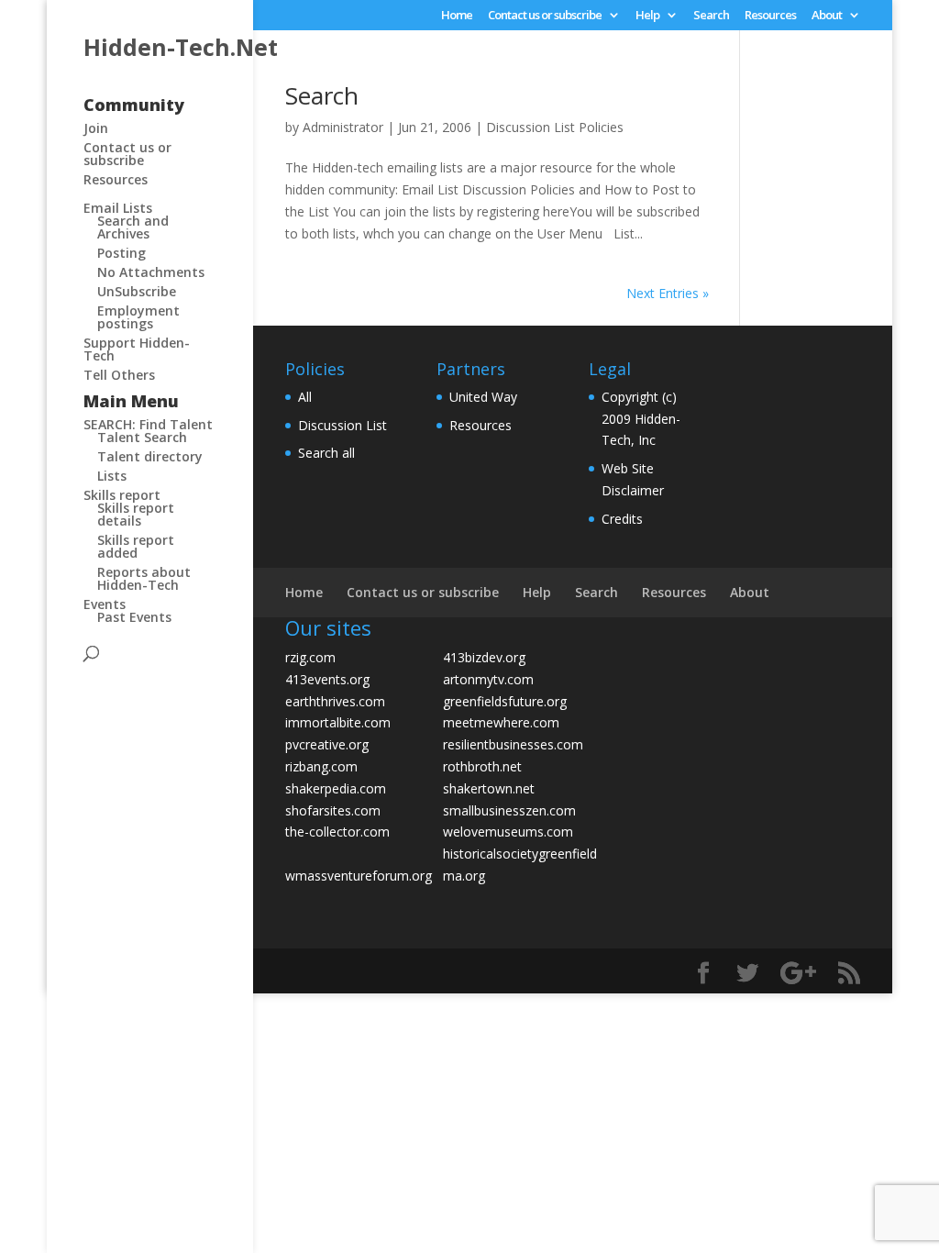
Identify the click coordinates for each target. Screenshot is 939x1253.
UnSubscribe (136, 291)
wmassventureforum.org (358, 875)
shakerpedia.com (335, 788)
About (827, 16)
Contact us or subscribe (545, 16)
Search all (326, 452)
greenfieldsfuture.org (505, 701)
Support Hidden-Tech (136, 349)
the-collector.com (337, 831)
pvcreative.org (327, 744)
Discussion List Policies (555, 127)
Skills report (121, 495)
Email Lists (117, 207)
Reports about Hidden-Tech (144, 578)
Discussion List (342, 425)
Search (711, 16)
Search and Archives (133, 227)
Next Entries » (667, 293)
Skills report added (135, 546)
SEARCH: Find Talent (148, 424)
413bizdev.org (484, 657)
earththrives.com (335, 701)
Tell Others (119, 374)
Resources (770, 16)
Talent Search (142, 437)
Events (104, 604)
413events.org (327, 679)
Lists (112, 475)
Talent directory (150, 456)
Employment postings (138, 317)
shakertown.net (489, 788)
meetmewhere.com (501, 722)
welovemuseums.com (508, 831)
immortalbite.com (338, 722)
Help (647, 16)
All (305, 396)
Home (456, 16)
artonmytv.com (488, 679)
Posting (121, 252)
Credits (622, 518)
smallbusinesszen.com (509, 810)
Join (95, 128)
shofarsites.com (333, 810)
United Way (483, 396)
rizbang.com (321, 766)
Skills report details (135, 514)
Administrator (343, 127)
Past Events (134, 617)
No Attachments (150, 272)
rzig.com (310, 657)
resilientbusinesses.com (513, 744)
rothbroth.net (482, 766)
